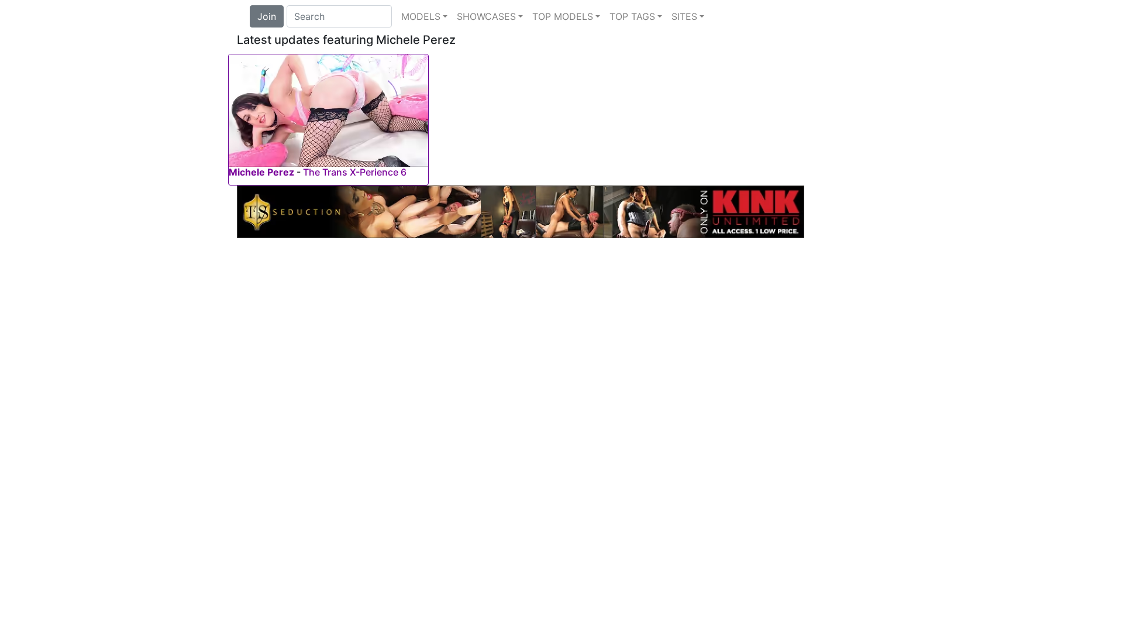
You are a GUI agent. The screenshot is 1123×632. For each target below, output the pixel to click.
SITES (684, 16)
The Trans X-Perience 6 (355, 172)
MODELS (420, 16)
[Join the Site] (520, 211)
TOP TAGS (632, 16)
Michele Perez (261, 172)
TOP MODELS (562, 16)
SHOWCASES (486, 16)
